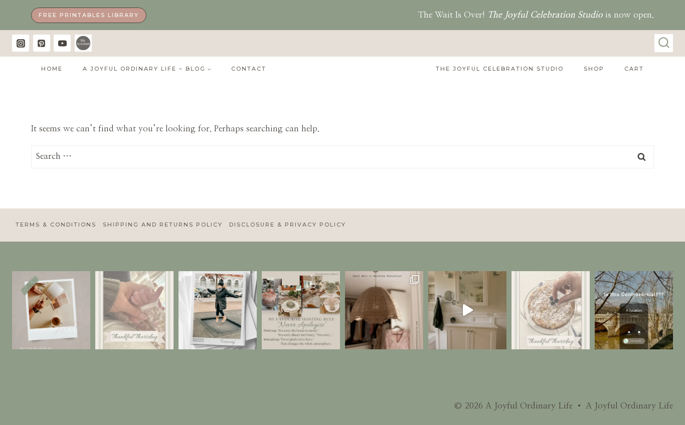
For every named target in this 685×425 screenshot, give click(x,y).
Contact (248, 68)
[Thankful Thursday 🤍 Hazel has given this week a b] (134, 310)
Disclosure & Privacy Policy (287, 224)
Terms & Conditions (56, 224)
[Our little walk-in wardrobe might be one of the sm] (384, 310)
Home (52, 68)
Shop (594, 68)
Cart (634, 68)
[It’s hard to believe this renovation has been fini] (467, 310)
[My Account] (83, 43)
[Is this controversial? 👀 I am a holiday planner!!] (634, 310)
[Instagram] (20, 43)
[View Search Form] (663, 43)
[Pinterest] (41, 43)
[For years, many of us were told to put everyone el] (51, 310)
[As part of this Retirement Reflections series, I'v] (218, 310)
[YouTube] (62, 43)
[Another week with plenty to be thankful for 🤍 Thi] (550, 310)
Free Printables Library (89, 15)
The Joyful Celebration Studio (500, 68)
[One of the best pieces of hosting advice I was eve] (301, 310)
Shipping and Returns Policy (163, 224)
